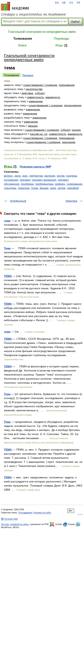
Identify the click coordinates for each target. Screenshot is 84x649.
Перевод (27, 75)
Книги (22, 45)
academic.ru (15, 6)
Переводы (61, 38)
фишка (44, 188)
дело (17, 175)
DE (64, 3)
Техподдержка (25, 512)
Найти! (75, 21)
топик (34, 188)
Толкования (22, 38)
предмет (25, 179)
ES (71, 3)
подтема (71, 175)
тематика (23, 188)
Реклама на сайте (42, 512)
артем (61, 188)
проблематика (44, 183)
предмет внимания (44, 179)
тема (7, 220)
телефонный (18, 200)
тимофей (73, 188)
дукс (25, 175)
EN (57, 3)
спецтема (10, 188)
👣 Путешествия (9, 519)
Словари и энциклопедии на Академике (33, 14)
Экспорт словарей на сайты (15, 524)
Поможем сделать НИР (35, 166)
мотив (60, 175)
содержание (74, 183)
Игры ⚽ (61, 45)
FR (78, 3)
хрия (53, 188)
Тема (7, 248)
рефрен (60, 183)
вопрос (8, 175)
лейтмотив (36, 175)
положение (11, 179)
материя (49, 175)
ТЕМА (8, 276)
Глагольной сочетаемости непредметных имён (42, 31)
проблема (27, 183)
